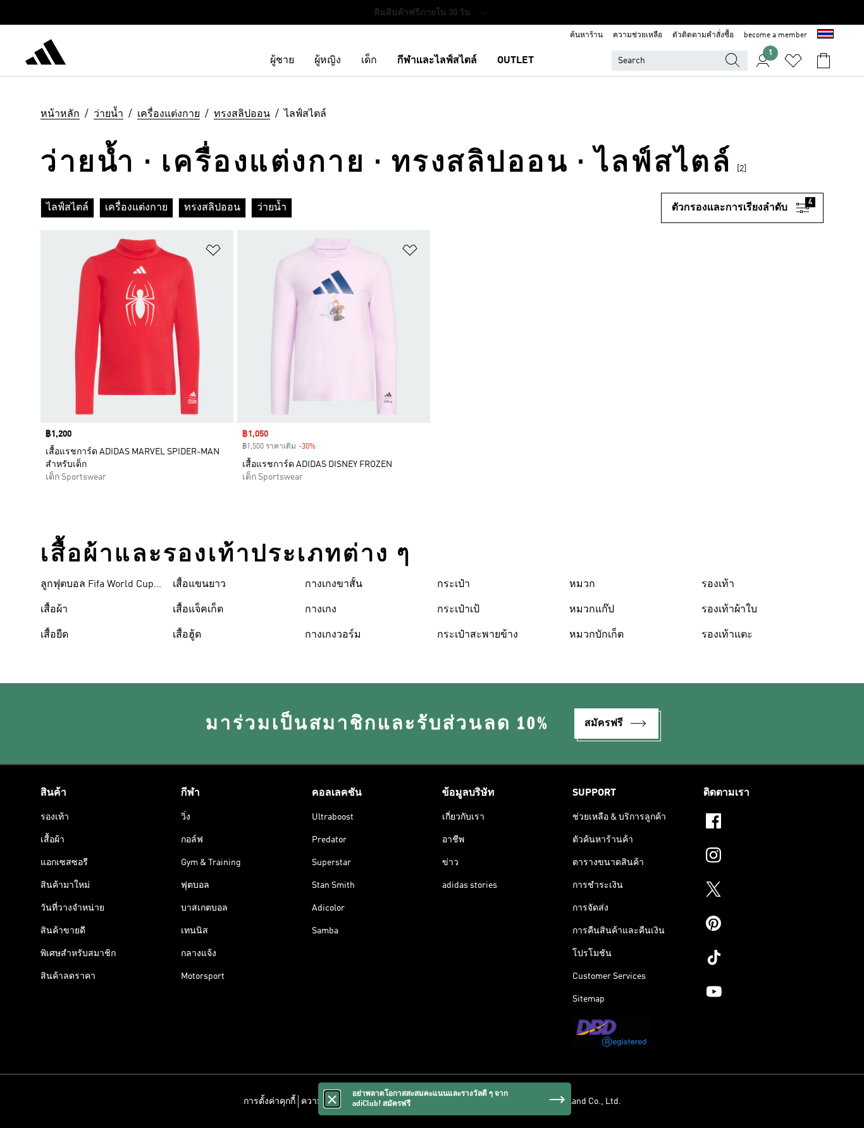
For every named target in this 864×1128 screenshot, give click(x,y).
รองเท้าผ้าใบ (729, 610)
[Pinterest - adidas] (763, 925)
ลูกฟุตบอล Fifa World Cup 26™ (97, 585)
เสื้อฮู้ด (187, 635)
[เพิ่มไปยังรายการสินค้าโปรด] (213, 252)
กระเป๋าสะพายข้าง (477, 635)
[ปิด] (332, 1099)
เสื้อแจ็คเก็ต (198, 610)
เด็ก (369, 61)
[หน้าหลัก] (45, 54)
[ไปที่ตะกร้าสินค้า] (823, 60)
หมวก (582, 584)
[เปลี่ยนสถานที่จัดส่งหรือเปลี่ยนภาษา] (825, 35)
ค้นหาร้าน (586, 35)
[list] (350, 208)
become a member (775, 35)
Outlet (515, 61)
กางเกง (320, 610)
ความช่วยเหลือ (637, 35)
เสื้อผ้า (54, 610)
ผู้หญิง (327, 61)
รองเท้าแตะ (727, 635)
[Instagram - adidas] (763, 857)
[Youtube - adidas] (763, 993)
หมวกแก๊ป (591, 610)
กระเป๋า (453, 584)
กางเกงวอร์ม (333, 635)
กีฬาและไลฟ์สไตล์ (437, 61)
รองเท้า (717, 584)
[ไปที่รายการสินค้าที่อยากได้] (793, 60)
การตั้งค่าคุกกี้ (269, 1101)
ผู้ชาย (282, 61)
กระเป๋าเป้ (458, 610)
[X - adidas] (763, 891)
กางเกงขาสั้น (333, 584)
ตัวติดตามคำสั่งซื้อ (703, 35)
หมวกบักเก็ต (596, 635)
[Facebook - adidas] (763, 823)
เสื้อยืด (54, 635)
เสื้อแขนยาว (199, 584)
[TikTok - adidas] (763, 959)
